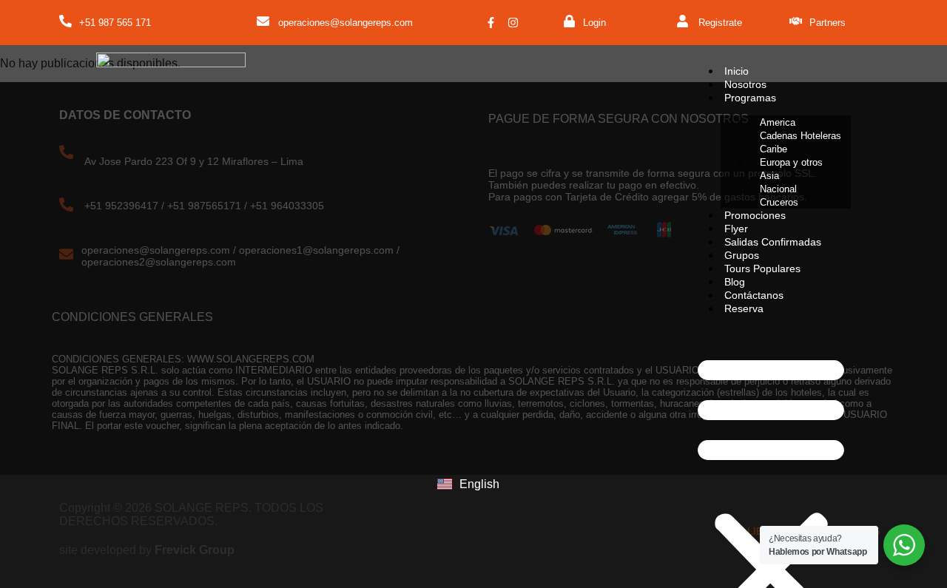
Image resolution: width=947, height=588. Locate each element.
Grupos (741, 255)
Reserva (744, 308)
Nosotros (745, 84)
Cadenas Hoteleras (800, 135)
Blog (734, 282)
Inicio (736, 71)
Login (594, 22)
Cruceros (779, 202)
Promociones (755, 215)
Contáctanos (753, 295)
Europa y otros (791, 162)
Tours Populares (762, 268)
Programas (750, 98)
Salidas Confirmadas (772, 242)
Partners (827, 22)
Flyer (736, 228)
